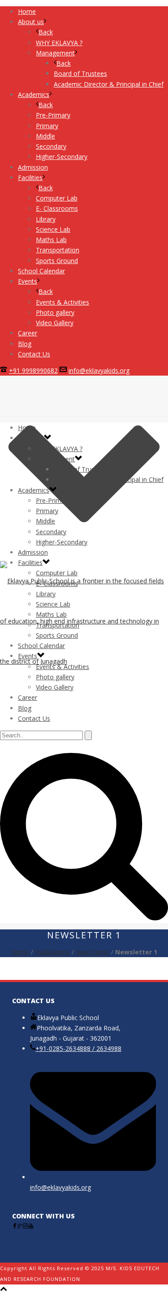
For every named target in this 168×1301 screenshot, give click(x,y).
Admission (33, 552)
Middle (45, 521)
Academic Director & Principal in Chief (109, 479)
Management (55, 459)
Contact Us (34, 718)
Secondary (51, 531)
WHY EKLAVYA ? (59, 448)
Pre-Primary (53, 500)
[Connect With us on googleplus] (20, 1226)
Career (27, 697)
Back (46, 32)
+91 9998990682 (33, 370)
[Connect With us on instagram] (25, 1226)
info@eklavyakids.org (99, 370)
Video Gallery (54, 687)
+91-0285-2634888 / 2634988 (78, 1048)
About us (31, 438)
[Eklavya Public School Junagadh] (84, 621)
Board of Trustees (80, 469)
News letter (92, 952)
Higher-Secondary (61, 542)
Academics (33, 490)
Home (27, 427)
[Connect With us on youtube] (31, 1226)
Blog (24, 708)
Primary (47, 510)
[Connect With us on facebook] (14, 1226)
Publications (52, 952)
